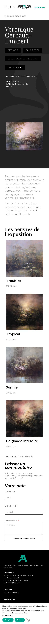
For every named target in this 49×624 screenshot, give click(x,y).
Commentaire (11, 521)
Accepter (8, 620)
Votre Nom (10, 491)
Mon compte (11, 7)
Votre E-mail (10, 506)
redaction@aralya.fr (12, 583)
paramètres (7, 615)
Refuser (19, 620)
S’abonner (39, 7)
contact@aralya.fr (11, 592)
